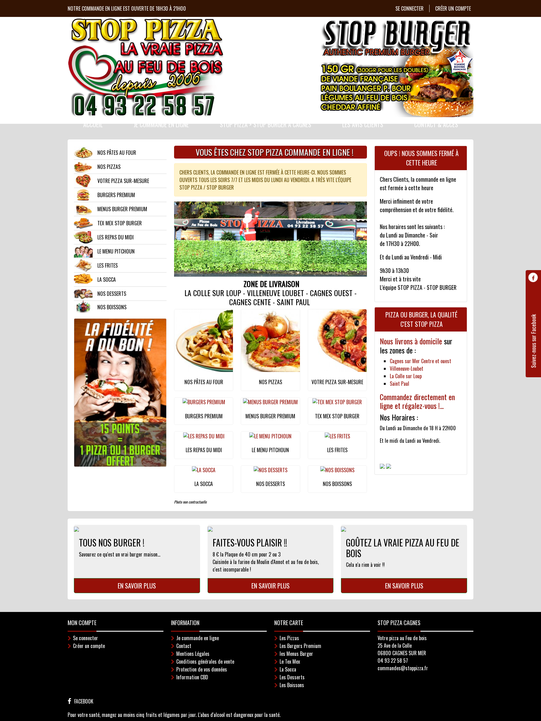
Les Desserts (292, 677)
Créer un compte (453, 8)
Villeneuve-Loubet (406, 368)
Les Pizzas (289, 638)
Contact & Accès (436, 124)
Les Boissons (292, 685)
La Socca (288, 669)
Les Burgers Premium (300, 646)
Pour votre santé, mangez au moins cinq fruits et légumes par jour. (132, 714)
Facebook (83, 701)
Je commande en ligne (161, 124)
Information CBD (192, 677)
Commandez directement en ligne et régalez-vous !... (417, 401)
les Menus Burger (296, 653)
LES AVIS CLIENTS (362, 124)
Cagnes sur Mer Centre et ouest (420, 361)
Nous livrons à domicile (412, 341)
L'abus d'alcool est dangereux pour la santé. (239, 714)
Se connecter (409, 8)
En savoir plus (137, 585)
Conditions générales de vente (205, 661)
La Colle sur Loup (406, 376)
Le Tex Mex (290, 661)
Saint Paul (399, 383)
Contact (183, 646)
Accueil (93, 124)
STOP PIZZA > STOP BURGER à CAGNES (265, 124)
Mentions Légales (192, 653)
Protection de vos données (201, 669)
